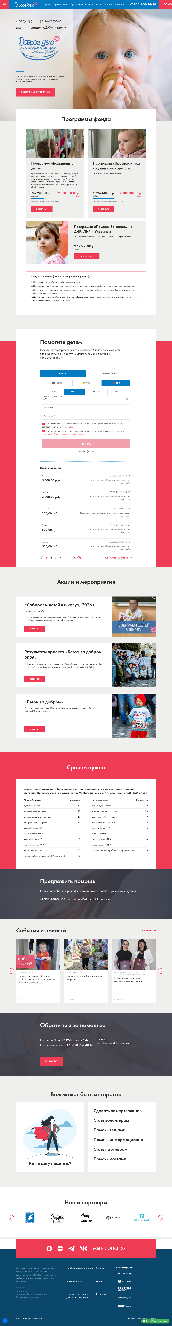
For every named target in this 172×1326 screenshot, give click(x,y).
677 (74, 557)
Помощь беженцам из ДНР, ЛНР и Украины (77, 1296)
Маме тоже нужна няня (75, 972)
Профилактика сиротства (79, 1267)
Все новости (149, 930)
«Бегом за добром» (43, 702)
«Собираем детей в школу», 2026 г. (59, 604)
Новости (108, 4)
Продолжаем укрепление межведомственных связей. (128, 979)
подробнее (34, 629)
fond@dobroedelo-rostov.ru (94, 899)
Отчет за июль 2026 (26, 972)
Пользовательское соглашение (27, 1297)
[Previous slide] (11, 971)
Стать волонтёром (111, 1120)
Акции (98, 4)
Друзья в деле (61, 4)
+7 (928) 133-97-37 (75, 1040)
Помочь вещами (109, 1129)
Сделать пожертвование (35, 92)
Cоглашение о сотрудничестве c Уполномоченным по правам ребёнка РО (130, 973)
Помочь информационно (118, 1139)
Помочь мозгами (110, 1159)
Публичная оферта (22, 1291)
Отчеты (89, 4)
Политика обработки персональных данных (31, 1294)
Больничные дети (75, 1281)
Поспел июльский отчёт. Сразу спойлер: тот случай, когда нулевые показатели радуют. (37, 979)
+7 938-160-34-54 (52, 899)
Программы (77, 4)
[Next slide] (160, 971)
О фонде (46, 4)
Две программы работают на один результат (84, 977)
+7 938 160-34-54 (143, 4)
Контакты (120, 4)
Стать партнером (110, 1149)
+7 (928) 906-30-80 (80, 1045)
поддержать (41, 209)
